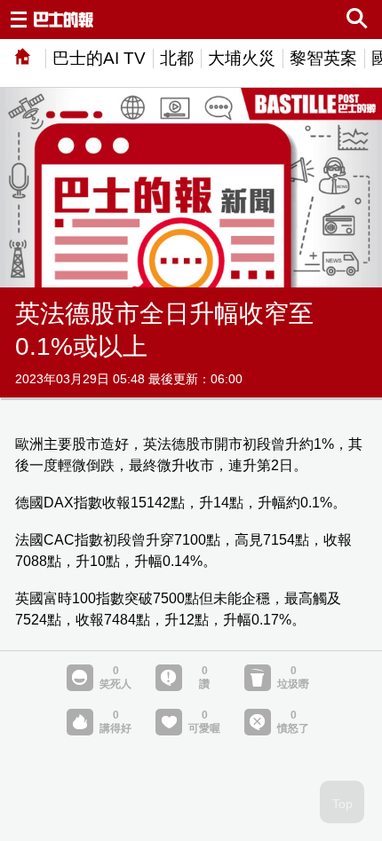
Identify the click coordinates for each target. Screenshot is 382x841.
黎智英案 (323, 58)
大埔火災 (241, 58)
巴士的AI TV (99, 58)
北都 (177, 58)
